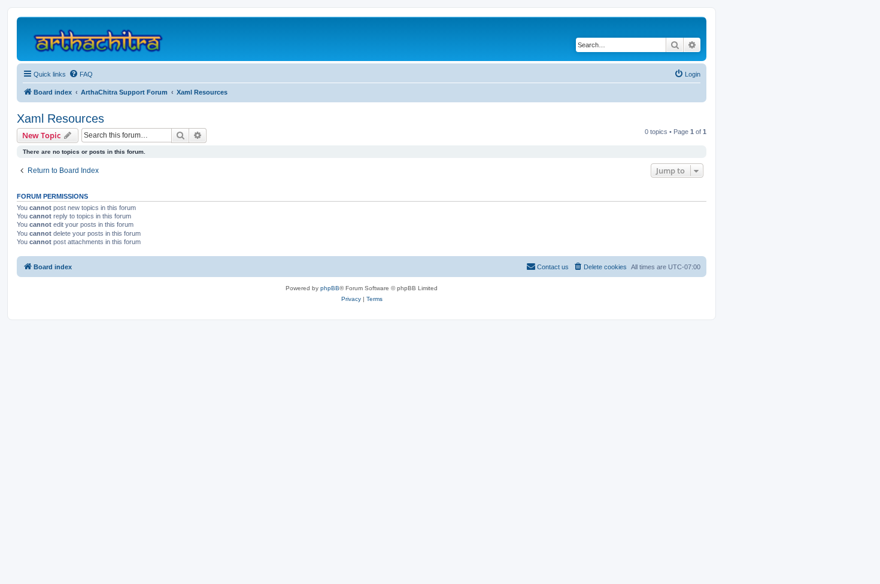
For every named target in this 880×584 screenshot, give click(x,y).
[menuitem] (81, 74)
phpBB (329, 288)
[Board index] (103, 39)
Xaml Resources (60, 118)
